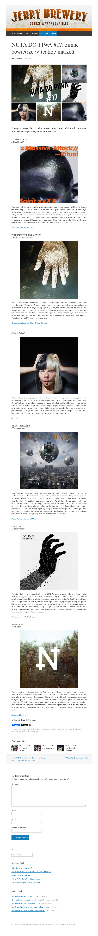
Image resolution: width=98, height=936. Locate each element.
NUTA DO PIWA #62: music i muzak (25, 748)
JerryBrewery (16, 58)
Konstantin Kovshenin (66, 924)
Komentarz (15, 784)
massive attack (56, 729)
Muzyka (25, 729)
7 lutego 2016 (27, 58)
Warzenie (34, 33)
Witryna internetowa (18, 827)
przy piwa (14, 731)
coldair (37, 729)
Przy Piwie (44, 33)
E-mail (14, 819)
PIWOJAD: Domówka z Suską (78, 758)
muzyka (64, 729)
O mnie (53, 33)
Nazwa (14, 810)
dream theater (45, 729)
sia (20, 731)
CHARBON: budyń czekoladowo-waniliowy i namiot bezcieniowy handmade (28, 759)
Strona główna (16, 33)
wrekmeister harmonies (30, 731)
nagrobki (71, 729)
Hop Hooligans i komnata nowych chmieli (26, 900)
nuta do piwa (79, 729)
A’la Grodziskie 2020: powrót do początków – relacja (30, 907)
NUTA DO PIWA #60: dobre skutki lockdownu (71, 748)
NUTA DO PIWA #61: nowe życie (48, 746)
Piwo (26, 33)
